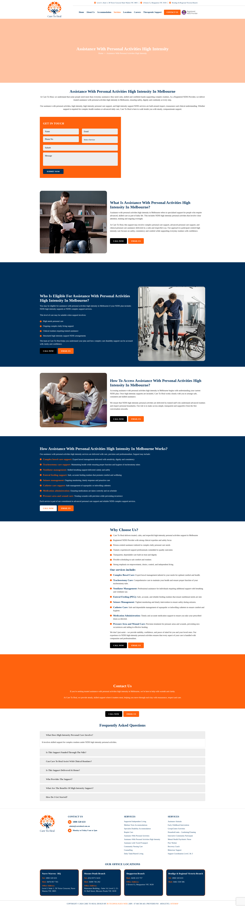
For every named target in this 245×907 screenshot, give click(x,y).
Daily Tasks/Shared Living (133, 854)
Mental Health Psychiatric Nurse (179, 839)
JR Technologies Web (117, 904)
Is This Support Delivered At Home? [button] (63, 770)
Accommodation (104, 12)
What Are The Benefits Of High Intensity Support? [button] (70, 788)
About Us (90, 12)
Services (117, 12)
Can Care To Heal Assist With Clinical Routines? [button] (69, 761)
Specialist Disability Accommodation (137, 829)
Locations (127, 12)
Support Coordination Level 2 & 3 (180, 854)
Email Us (136, 241)
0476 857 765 (52, 882)
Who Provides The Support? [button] (59, 779)
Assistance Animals (175, 821)
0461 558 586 (179, 882)
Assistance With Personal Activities (136, 836)
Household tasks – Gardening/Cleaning (182, 832)
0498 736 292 (94, 882)
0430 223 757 (136, 878)
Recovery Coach (174, 846)
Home (81, 12)
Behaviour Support (174, 850)
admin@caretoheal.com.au (79, 826)
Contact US (172, 12)
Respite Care (128, 832)
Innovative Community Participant (180, 836)
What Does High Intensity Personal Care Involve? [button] (69, 735)
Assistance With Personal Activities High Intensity (142, 839)
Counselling (128, 850)
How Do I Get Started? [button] (57, 797)
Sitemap (174, 904)
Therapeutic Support (152, 12)
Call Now (118, 241)
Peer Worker (172, 843)
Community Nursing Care (133, 846)
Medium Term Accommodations (135, 825)
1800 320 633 (79, 822)
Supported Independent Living (135, 821)
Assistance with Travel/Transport (136, 843)
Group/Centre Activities (176, 829)
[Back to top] (240, 897)
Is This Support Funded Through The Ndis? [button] (66, 752)
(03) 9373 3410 (94, 878)
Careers (137, 12)
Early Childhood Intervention (178, 825)
